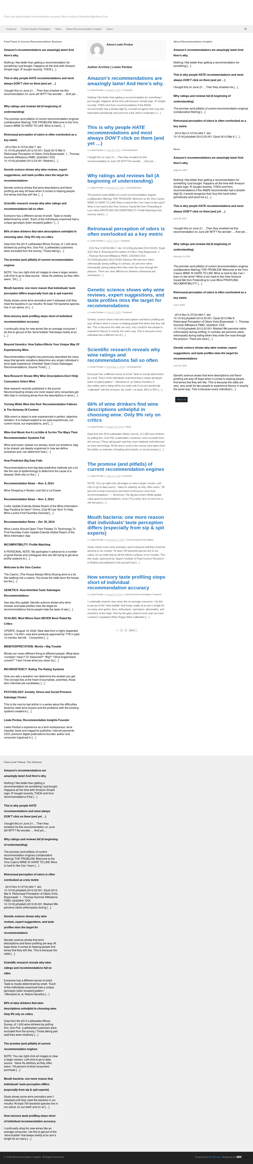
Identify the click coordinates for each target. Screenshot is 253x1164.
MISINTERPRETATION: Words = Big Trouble (32, 646)
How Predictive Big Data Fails (23, 460)
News (58, 29)
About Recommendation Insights (84, 29)
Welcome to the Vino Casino (22, 567)
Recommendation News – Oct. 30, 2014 (29, 521)
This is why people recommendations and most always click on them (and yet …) (125, 135)
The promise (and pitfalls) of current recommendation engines (125, 466)
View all (181, 399)
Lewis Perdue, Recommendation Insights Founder (36, 720)
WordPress (215, 1157)
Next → (133, 630)
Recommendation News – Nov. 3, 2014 (29, 499)
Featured (11, 29)
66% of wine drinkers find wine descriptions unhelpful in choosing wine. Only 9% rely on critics (124, 412)
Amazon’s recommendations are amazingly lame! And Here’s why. (125, 81)
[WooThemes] (242, 1157)
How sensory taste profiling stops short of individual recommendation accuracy (126, 582)
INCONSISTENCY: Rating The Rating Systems (34, 669)
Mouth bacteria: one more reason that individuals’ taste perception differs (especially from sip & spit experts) (125, 525)
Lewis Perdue (96, 90)
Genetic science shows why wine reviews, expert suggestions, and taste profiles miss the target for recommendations (125, 297)
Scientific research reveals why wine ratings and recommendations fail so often (123, 355)
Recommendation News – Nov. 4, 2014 (29, 483)
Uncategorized (130, 150)
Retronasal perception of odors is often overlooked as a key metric (126, 231)
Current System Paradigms (36, 29)
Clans (110, 29)
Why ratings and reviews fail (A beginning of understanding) (123, 178)
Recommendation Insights (46, 10)
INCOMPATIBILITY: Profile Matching (27, 544)
